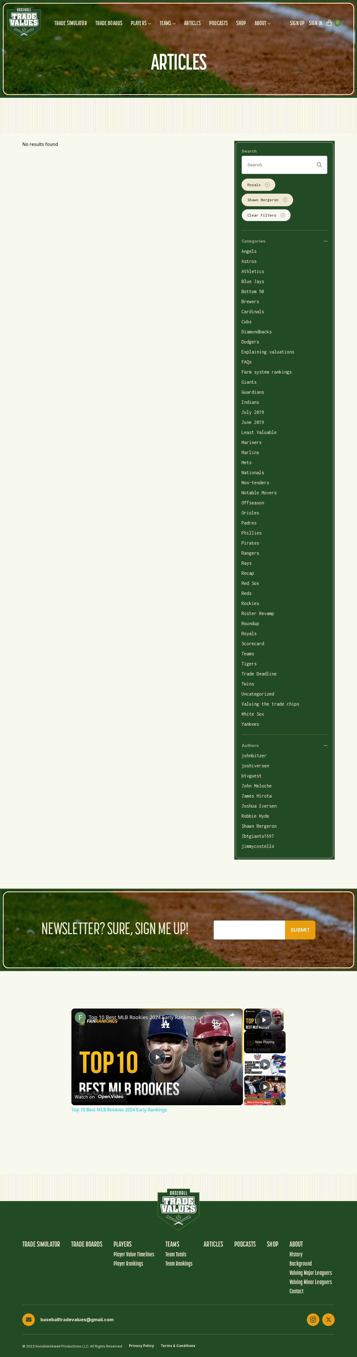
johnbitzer (254, 755)
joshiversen (255, 765)
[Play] (265, 1064)
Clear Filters (261, 215)
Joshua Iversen (259, 805)
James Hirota (257, 795)
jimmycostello (258, 846)
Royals (254, 184)
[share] (232, 1015)
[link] (80, 1017)
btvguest (252, 775)
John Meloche (257, 785)
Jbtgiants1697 (258, 836)
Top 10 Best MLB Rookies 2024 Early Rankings (143, 1017)
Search (249, 151)
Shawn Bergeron (263, 200)
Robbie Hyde (255, 816)
